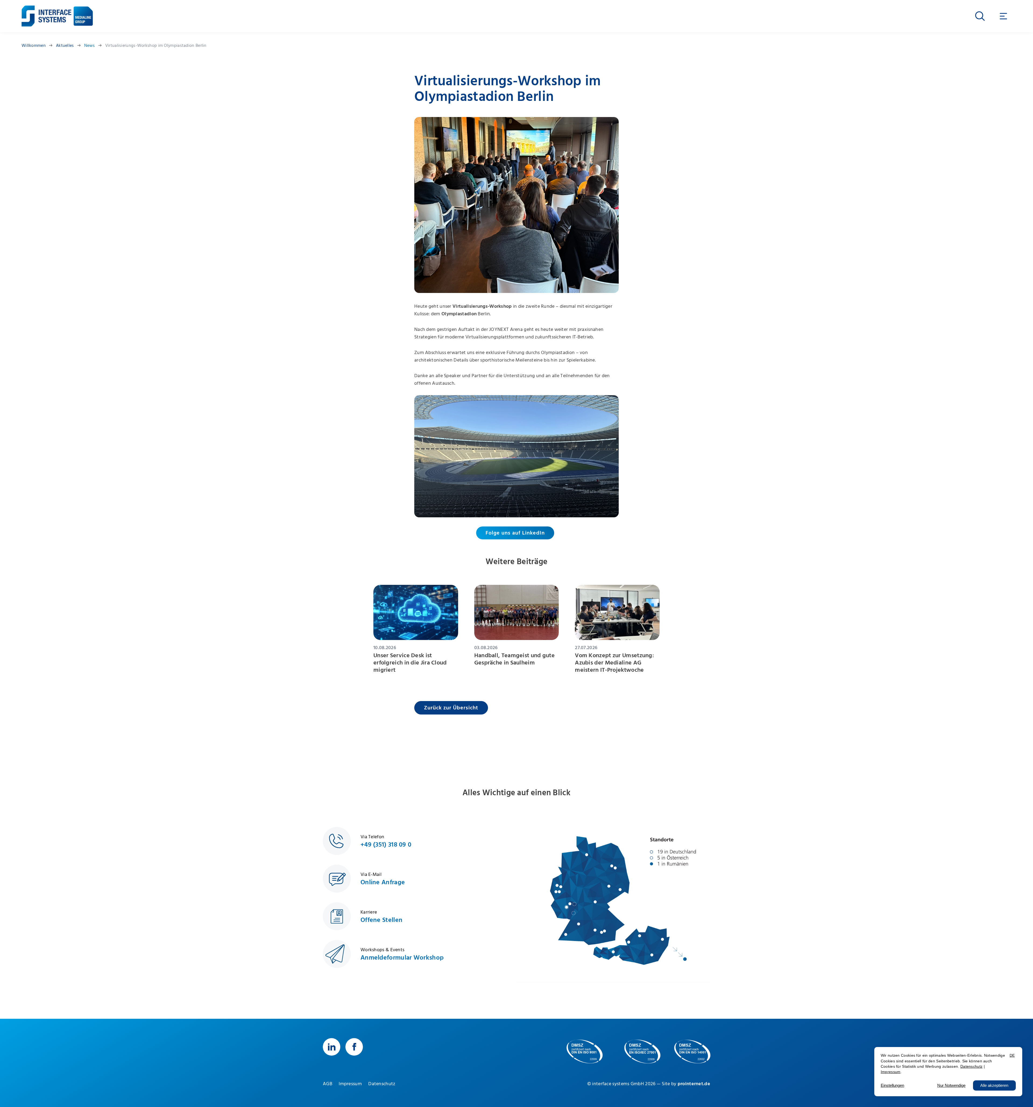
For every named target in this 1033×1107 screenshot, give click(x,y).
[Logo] (46, 12)
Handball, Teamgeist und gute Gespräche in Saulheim (514, 659)
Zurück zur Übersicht (451, 707)
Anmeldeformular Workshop (402, 957)
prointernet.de (694, 1083)
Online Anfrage (382, 882)
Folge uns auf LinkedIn (515, 533)
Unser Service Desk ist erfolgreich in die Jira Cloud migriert (410, 663)
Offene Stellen (381, 920)
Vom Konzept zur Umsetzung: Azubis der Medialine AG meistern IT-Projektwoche (614, 663)
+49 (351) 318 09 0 (385, 844)
